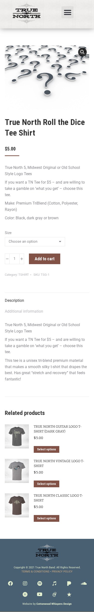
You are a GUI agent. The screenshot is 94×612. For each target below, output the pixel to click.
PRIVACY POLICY (62, 571)
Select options (46, 449)
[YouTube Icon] (25, 594)
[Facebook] (10, 583)
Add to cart (44, 258)
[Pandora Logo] (69, 583)
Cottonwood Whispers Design (54, 603)
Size (8, 233)
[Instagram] (25, 583)
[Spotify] (40, 583)
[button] (67, 12)
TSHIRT (23, 274)
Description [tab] (14, 300)
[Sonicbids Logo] (54, 594)
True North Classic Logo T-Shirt (58, 498)
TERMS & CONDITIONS (35, 571)
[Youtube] (40, 594)
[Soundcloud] (84, 583)
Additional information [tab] (24, 311)
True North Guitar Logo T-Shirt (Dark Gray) (57, 429)
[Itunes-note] (54, 583)
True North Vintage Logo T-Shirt (59, 463)
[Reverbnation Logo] (69, 594)
